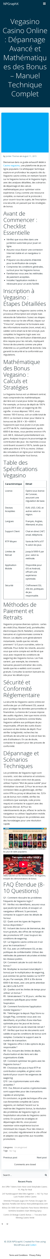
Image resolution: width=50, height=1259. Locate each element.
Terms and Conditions (18, 1255)
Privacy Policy (35, 1255)
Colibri (33, 1244)
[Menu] (44, 3)
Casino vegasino (11, 165)
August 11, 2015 (30, 156)
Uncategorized (20, 1147)
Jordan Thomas (12, 156)
